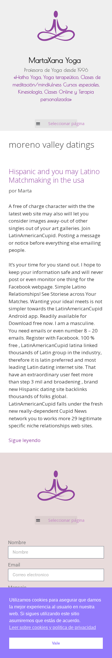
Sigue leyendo (24, 440)
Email (14, 565)
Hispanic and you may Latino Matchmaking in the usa (54, 175)
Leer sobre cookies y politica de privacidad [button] (52, 627)
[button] (56, 123)
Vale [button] (56, 643)
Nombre (17, 542)
